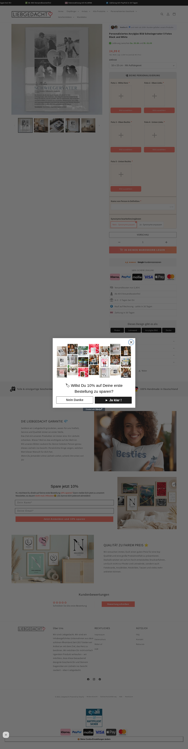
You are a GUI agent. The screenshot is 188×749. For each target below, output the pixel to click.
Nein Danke (74, 400)
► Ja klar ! (113, 400)
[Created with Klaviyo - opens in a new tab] (94, 409)
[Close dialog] (131, 342)
